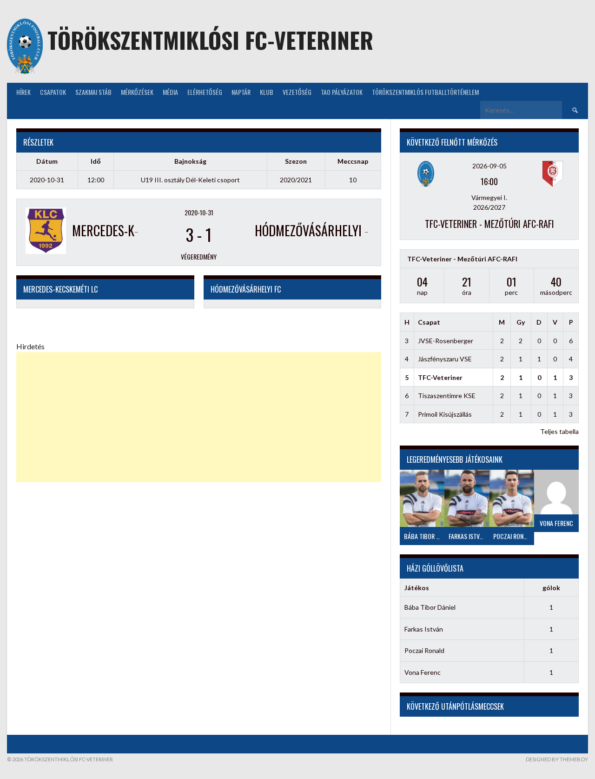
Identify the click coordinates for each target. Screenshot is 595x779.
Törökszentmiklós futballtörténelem (425, 92)
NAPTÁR (241, 92)
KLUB (266, 92)
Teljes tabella (559, 431)
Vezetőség (297, 92)
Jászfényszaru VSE (445, 359)
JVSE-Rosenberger (445, 341)
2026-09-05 (489, 166)
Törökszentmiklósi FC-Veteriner (210, 39)
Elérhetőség (204, 92)
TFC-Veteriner (440, 377)
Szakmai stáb (93, 92)
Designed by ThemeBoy (557, 759)
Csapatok (53, 92)
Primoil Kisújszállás (445, 414)
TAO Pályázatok (342, 92)
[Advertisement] (198, 417)
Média (170, 92)
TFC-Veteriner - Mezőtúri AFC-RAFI (489, 224)
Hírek (23, 92)
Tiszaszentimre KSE (447, 395)
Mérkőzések (137, 92)
